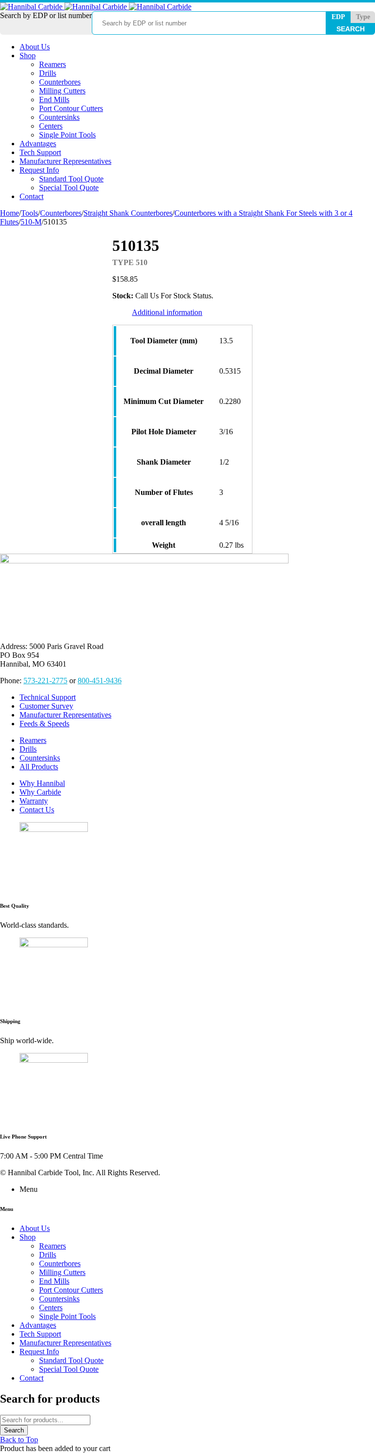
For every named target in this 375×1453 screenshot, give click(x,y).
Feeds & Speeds (44, 723)
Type (363, 17)
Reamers (33, 740)
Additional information (167, 312)
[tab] (167, 312)
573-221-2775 (45, 680)
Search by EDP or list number (46, 15)
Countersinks (40, 758)
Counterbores (61, 213)
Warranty (34, 801)
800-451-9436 (100, 680)
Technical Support (48, 697)
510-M (31, 222)
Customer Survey (46, 706)
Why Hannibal (42, 783)
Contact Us (37, 809)
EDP (338, 17)
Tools (29, 213)
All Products (39, 766)
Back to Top (19, 1439)
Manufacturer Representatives (65, 715)
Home (9, 213)
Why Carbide (40, 792)
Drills (28, 749)
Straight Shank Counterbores (127, 213)
